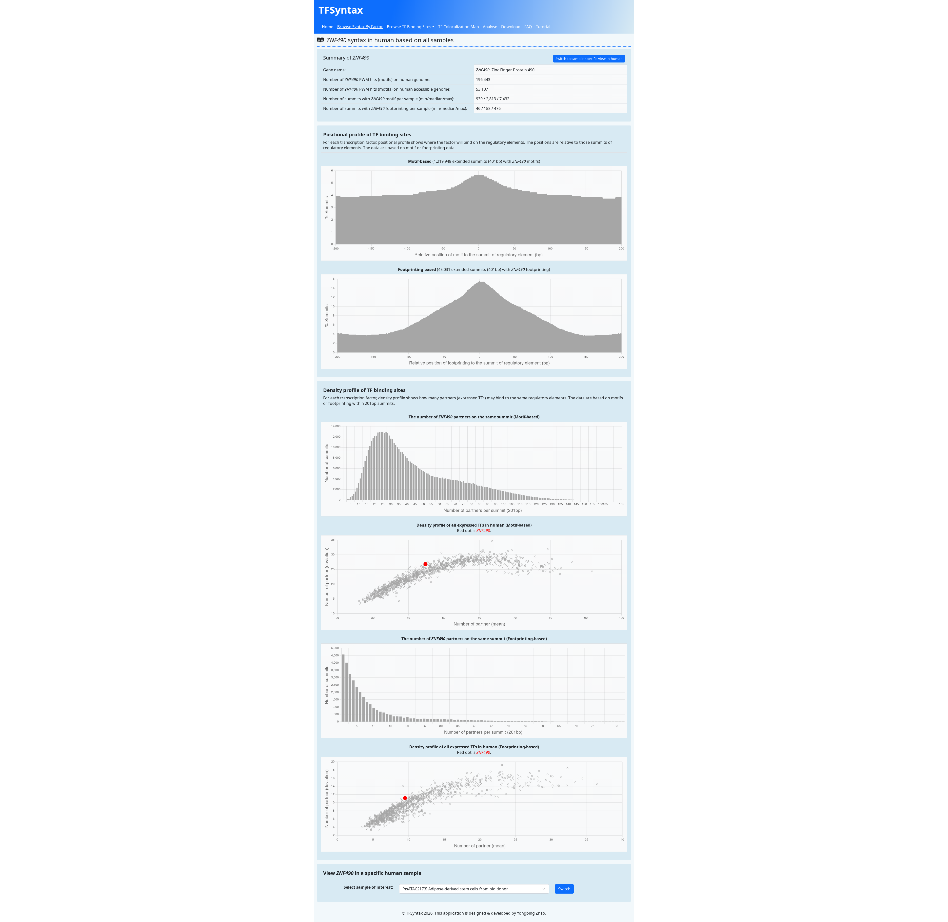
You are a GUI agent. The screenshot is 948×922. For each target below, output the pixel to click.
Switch (564, 889)
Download (510, 26)
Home (327, 26)
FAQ (528, 26)
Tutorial (543, 26)
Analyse (490, 26)
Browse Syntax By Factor (360, 26)
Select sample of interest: (368, 887)
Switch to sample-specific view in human (589, 58)
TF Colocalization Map (458, 26)
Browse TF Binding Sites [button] (409, 26)
